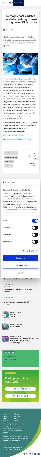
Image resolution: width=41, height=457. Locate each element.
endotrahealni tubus (11, 153)
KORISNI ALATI (9, 352)
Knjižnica (17, 416)
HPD (13, 436)
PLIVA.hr (5, 432)
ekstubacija (8, 166)
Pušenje (6, 363)
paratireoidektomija (11, 157)
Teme (5, 414)
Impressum (21, 424)
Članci (5, 416)
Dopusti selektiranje (20, 265)
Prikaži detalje (28, 251)
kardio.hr (17, 436)
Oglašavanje (12, 424)
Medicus (17, 418)
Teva (4, 430)
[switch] (35, 228)
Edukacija (17, 414)
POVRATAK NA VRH (33, 164)
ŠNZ (10, 440)
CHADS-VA (8, 360)
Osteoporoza (8, 284)
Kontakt (5, 424)
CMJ (10, 436)
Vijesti (5, 418)
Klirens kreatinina (10, 356)
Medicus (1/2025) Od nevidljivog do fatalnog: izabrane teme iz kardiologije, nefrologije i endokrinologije (24, 340)
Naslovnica (6, 7)
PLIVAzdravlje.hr (18, 430)
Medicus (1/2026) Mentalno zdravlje (15, 314)
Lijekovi (5, 421)
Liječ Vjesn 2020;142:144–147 (13, 135)
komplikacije (9, 161)
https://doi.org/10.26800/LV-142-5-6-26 (17, 139)
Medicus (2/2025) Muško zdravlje (16, 325)
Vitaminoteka (16, 440)
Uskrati (20, 273)
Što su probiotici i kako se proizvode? (18, 279)
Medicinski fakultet (14, 438)
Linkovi (16, 421)
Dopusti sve (20, 258)
